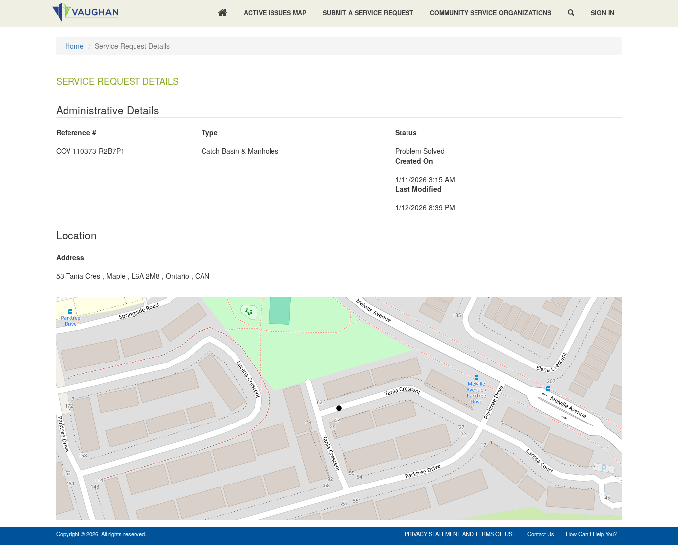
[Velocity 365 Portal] (86, 11)
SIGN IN (602, 12)
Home (74, 46)
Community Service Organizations (490, 12)
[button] (571, 12)
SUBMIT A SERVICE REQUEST (368, 12)
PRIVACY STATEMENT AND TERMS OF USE (460, 534)
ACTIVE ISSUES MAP (275, 12)
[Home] (222, 13)
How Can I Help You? (591, 534)
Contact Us (540, 534)
